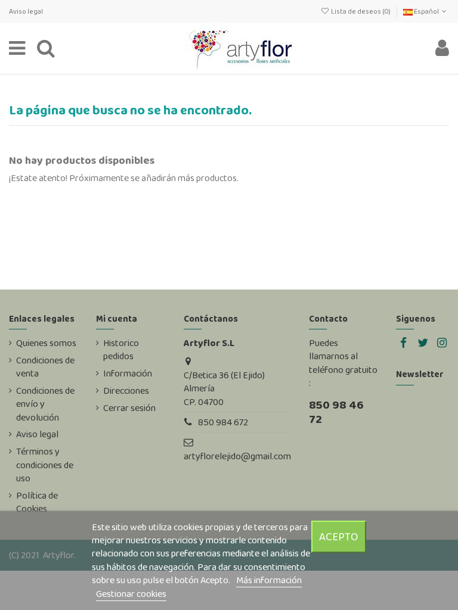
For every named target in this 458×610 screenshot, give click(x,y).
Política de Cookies (37, 502)
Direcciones (126, 390)
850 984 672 (223, 422)
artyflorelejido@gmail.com (237, 456)
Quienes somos (46, 343)
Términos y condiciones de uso (44, 465)
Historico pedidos (121, 350)
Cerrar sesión (129, 408)
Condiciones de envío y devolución (45, 404)
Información (127, 373)
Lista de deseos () (360, 11)
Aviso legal (26, 11)
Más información (269, 580)
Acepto (338, 536)
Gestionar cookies (131, 593)
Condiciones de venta (45, 367)
